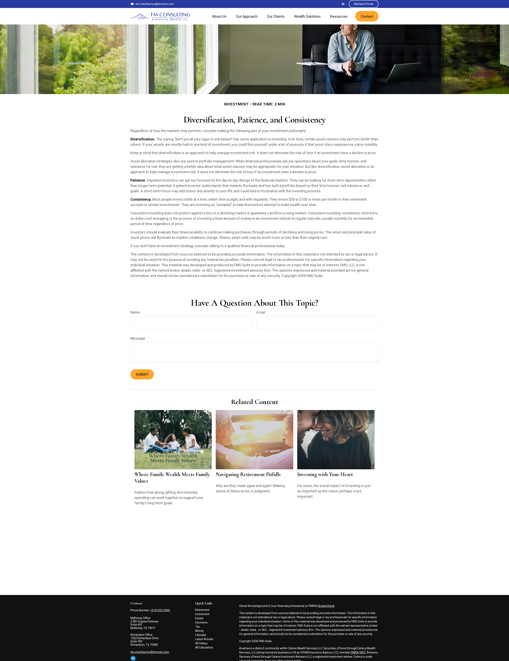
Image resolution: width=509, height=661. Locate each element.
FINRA (354, 652)
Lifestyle (200, 635)
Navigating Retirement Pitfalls (248, 474)
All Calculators (204, 647)
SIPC (363, 652)
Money (199, 630)
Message (137, 338)
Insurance (201, 622)
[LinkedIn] (343, 4)
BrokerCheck (326, 606)
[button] (219, 16)
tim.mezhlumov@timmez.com (154, 4)
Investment (202, 614)
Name (135, 312)
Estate (199, 618)
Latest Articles (204, 639)
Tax (197, 626)
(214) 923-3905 (160, 610)
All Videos (201, 643)
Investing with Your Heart (325, 474)
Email (260, 312)
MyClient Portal (363, 4)
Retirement (202, 609)
